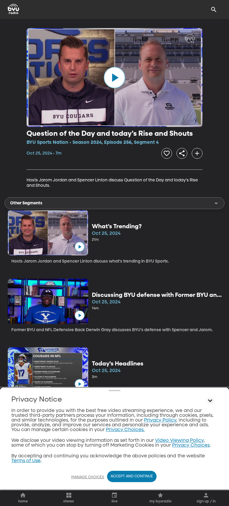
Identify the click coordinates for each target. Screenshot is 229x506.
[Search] (214, 9)
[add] (197, 153)
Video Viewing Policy (179, 440)
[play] (114, 77)
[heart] (166, 153)
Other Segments (26, 203)
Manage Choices (87, 477)
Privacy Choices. (125, 430)
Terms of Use (26, 461)
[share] (182, 153)
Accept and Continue (132, 476)
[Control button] (210, 401)
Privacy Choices (191, 445)
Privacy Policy (160, 420)
